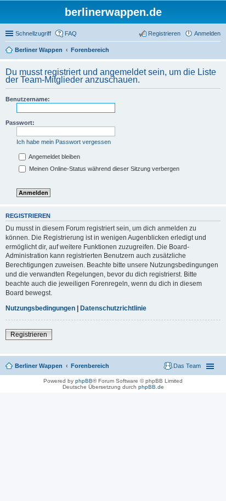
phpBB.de (151, 387)
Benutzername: (27, 99)
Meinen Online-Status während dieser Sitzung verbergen (103, 168)
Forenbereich (90, 365)
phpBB (84, 381)
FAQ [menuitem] (71, 33)
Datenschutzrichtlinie (113, 308)
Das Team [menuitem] (187, 365)
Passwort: (20, 122)
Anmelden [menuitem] (207, 33)
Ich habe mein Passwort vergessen (63, 142)
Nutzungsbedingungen (40, 308)
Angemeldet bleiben (53, 156)
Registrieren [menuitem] (164, 33)
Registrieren (28, 334)
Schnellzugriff (33, 33)
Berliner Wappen (39, 365)
